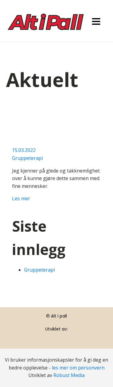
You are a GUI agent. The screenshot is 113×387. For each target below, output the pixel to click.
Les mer (21, 198)
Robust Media (69, 375)
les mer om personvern (78, 367)
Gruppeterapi (27, 158)
